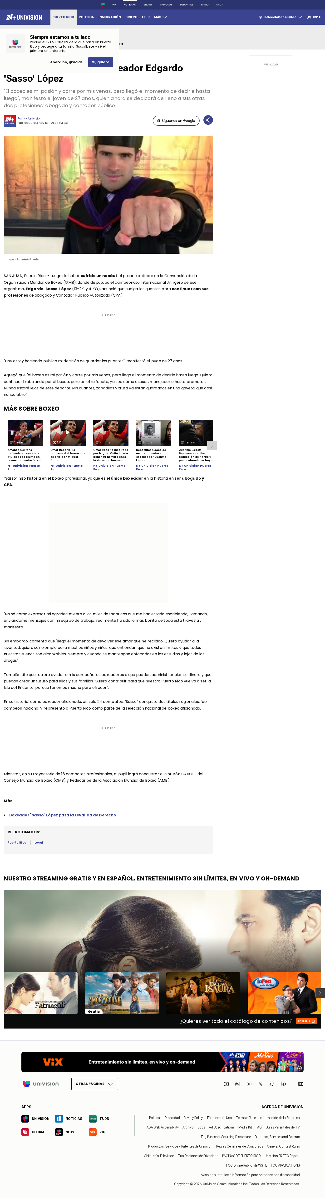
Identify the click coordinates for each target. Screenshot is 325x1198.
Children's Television (159, 1156)
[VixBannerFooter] (162, 1062)
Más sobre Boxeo (31, 409)
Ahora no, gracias (66, 62)
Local (38, 842)
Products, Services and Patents (277, 1137)
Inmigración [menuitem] (109, 17)
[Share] (208, 120)
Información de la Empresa (280, 1118)
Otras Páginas (90, 1083)
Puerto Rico (17, 842)
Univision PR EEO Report (282, 1156)
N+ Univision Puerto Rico (24, 467)
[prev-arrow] (1, 993)
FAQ (259, 1127)
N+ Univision (33, 118)
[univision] (23, 17)
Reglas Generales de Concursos (239, 1146)
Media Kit (245, 1127)
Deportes (186, 4)
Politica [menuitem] (86, 17)
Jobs (201, 1127)
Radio (205, 4)
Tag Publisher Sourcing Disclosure (226, 1137)
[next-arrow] (212, 445)
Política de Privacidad (164, 1118)
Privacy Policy (193, 1118)
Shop (219, 4)
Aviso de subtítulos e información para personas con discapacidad (250, 1175)
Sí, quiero (100, 62)
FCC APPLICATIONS (285, 1165)
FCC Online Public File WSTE (246, 1165)
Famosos (166, 4)
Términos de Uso (219, 1118)
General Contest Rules (283, 1146)
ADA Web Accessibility (163, 1127)
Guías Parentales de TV (283, 1127)
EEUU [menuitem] (146, 17)
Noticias (130, 4)
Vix (114, 4)
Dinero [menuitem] (131, 17)
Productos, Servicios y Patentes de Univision (180, 1146)
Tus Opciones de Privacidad (198, 1156)
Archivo (188, 1127)
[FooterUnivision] (41, 1084)
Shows (148, 4)
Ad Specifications (222, 1127)
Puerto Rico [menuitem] (63, 17)
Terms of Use (246, 1118)
